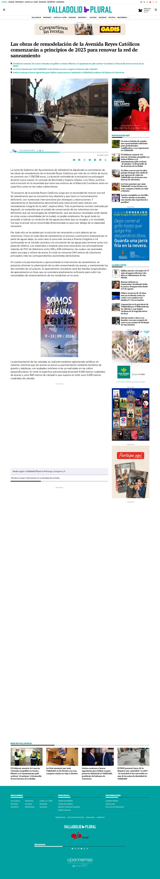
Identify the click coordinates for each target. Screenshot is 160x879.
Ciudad (11, 2)
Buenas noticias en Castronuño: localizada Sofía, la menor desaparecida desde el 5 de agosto (134, 285)
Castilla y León (31, 2)
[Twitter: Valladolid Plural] (37, 151)
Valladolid (15, 801)
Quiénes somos (112, 801)
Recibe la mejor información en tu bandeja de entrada (35, 478)
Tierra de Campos (65, 804)
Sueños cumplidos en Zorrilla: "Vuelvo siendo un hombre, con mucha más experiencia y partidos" (134, 198)
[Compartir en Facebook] (79, 159)
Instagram (57, 471)
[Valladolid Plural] (80, 9)
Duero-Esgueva (64, 810)
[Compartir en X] (84, 159)
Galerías (43, 807)
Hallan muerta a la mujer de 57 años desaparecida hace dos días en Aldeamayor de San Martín (135, 274)
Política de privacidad (115, 807)
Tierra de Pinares (65, 801)
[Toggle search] (156, 9)
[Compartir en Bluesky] (89, 159)
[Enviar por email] (74, 159)
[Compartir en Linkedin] (100, 159)
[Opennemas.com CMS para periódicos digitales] (80, 862)
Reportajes (29, 807)
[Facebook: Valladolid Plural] (40, 151)
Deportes (51, 2)
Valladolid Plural (27, 150)
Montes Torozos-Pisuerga (69, 807)
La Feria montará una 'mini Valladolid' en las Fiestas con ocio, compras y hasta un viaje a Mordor (55, 69)
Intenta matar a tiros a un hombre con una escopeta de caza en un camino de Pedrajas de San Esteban (135, 321)
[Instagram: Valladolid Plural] (42, 151)
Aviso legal (110, 804)
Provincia (19, 2)
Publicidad (90, 817)
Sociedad (60, 2)
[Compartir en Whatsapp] (105, 159)
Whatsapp (48, 471)
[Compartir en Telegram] (95, 159)
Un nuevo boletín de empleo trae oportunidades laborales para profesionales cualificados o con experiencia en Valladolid (135, 146)
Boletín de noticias (76, 817)
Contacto (101, 817)
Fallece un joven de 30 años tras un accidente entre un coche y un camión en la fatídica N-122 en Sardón (133, 296)
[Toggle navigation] (4, 9)
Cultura (28, 804)
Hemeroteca (60, 817)
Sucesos (42, 2)
